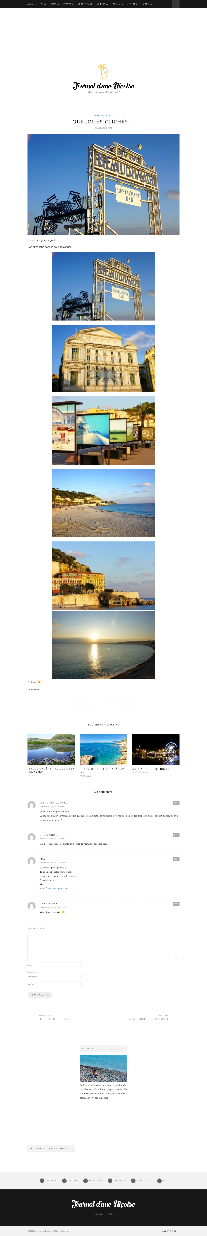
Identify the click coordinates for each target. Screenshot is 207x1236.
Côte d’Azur (85, 4)
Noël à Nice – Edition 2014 (152, 768)
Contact (148, 4)
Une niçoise (48, 834)
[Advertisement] (103, 31)
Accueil (32, 4)
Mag (43, 858)
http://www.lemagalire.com (54, 888)
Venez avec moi (103, 115)
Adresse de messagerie (33, 974)
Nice (43, 4)
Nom (30, 965)
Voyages (118, 4)
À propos (133, 4)
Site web (31, 984)
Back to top (169, 1231)
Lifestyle (102, 4)
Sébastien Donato (54, 802)
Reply (176, 803)
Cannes (54, 4)
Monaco (68, 4)
